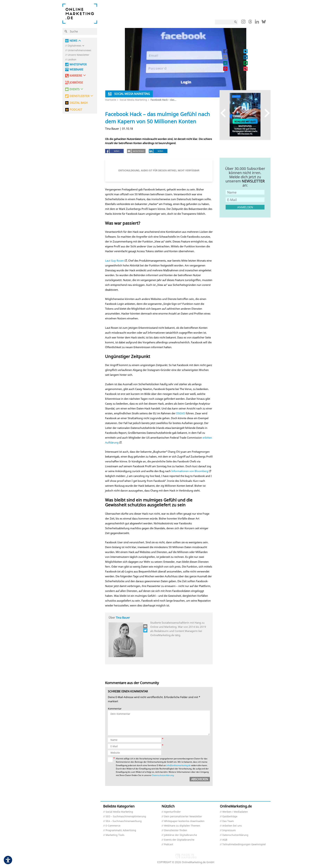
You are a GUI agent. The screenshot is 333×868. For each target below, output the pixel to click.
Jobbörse (76, 82)
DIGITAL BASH (79, 102)
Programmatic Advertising (121, 830)
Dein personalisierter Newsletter (183, 816)
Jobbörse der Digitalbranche (180, 835)
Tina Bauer (123, 617)
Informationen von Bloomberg (189, 471)
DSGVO (180, 413)
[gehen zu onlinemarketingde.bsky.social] (264, 22)
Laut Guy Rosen (114, 260)
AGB (224, 839)
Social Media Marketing (133, 99)
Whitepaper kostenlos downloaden (184, 821)
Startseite (110, 99)
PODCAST (76, 109)
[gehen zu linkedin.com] (257, 22)
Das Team (228, 821)
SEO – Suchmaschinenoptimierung (126, 816)
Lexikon (72, 59)
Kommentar (115, 708)
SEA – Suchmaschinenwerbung (124, 821)
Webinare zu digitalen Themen (182, 825)
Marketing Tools (115, 835)
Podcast (168, 844)
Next (265, 113)
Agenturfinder (172, 811)
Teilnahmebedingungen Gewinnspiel (244, 844)
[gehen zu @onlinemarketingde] (250, 22)
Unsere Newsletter (78, 54)
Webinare (76, 69)
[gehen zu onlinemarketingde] (243, 22)
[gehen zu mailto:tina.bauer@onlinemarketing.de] (145, 626)
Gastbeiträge (229, 816)
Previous (224, 113)
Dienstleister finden (175, 830)
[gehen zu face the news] (145, 630)
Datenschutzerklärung (163, 775)
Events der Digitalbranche (179, 839)
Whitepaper (78, 64)
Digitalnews (74, 45)
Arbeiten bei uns (232, 825)
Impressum (229, 830)
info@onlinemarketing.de (178, 765)
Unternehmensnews (79, 50)
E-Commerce (113, 825)
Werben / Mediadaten (235, 811)
